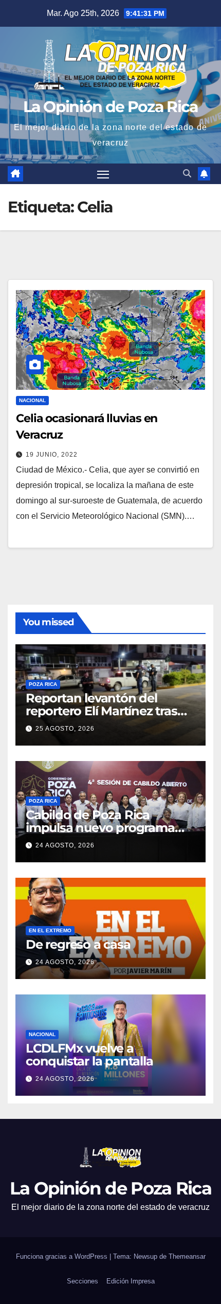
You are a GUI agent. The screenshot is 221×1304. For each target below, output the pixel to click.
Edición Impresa (130, 1281)
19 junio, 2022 (52, 454)
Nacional (32, 400)
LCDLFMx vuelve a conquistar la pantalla (89, 1054)
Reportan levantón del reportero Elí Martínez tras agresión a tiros (101, 711)
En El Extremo (50, 930)
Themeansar (187, 1256)
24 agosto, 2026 (65, 845)
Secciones (82, 1281)
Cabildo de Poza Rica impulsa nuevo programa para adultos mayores (100, 827)
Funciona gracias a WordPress (62, 1256)
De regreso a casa (78, 944)
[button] (187, 173)
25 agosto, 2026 (65, 728)
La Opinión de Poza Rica (110, 106)
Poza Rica (43, 684)
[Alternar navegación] (103, 174)
